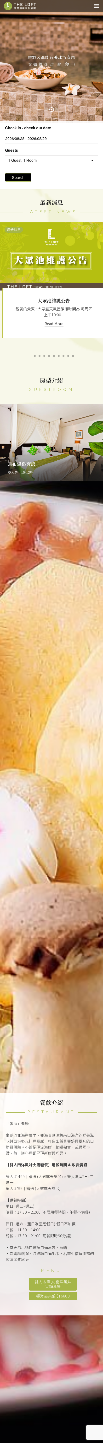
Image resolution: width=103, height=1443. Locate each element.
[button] (30, 356)
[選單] (96, 6)
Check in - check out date (28, 127)
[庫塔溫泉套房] (51, 442)
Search (18, 177)
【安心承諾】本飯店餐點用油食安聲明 (53, 300)
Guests (11, 150)
